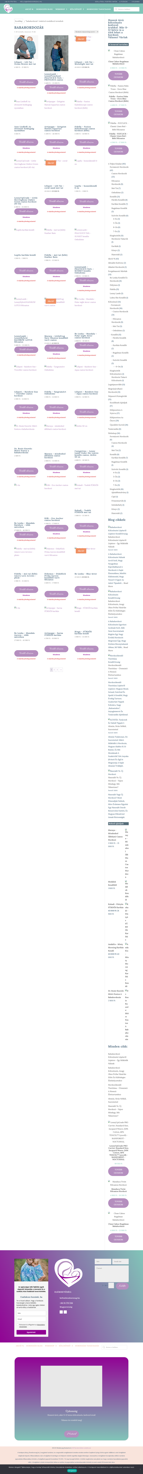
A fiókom (123, 1)
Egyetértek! (31, 1332)
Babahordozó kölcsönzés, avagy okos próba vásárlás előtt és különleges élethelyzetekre (117, 607)
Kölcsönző (76, 9)
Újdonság (71, 1411)
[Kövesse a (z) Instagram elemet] (65, 1312)
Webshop (60, 9)
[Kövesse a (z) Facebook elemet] (61, 1312)
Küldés (122, 1286)
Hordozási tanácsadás (99, 9)
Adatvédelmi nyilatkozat (83, 1448)
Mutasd (71, 1434)
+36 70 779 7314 (11, 1)
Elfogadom (72, 1471)
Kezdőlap (18, 21)
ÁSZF (73, 1448)
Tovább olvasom (26, 82)
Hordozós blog (44, 9)
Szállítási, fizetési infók (106, 1)
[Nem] (140, 1469)
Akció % (29, 9)
